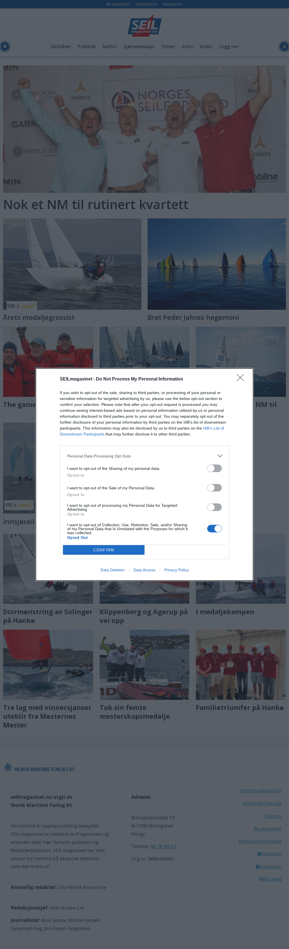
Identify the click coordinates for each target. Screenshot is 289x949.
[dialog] (144, 474)
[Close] (242, 379)
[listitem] (144, 456)
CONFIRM (103, 550)
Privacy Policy (176, 570)
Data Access (144, 570)
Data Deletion (112, 570)
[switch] (214, 468)
